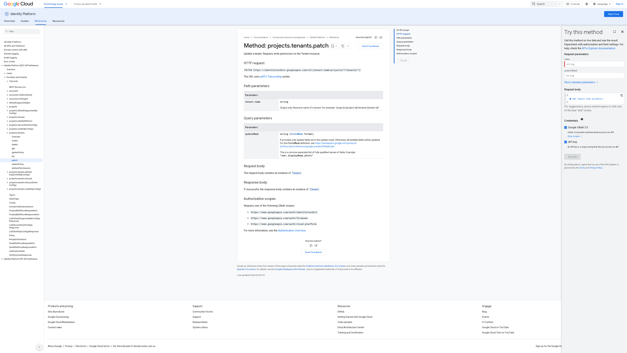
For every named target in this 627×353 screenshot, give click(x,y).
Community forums (203, 311)
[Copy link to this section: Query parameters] (275, 118)
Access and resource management (289, 37)
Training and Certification (350, 332)
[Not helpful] (380, 37)
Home (246, 37)
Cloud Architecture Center (351, 327)
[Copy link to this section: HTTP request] (268, 63)
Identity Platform (23, 14)
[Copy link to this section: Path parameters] (272, 86)
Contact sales (55, 327)
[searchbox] (22, 31)
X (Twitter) (487, 322)
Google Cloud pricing (58, 317)
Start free (613, 14)
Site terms (81, 346)
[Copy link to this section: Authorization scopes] (279, 199)
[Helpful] (375, 37)
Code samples (345, 322)
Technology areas (53, 3)
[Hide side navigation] (39, 347)
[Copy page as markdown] (343, 46)
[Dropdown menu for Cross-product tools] (101, 4)
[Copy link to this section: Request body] (268, 166)
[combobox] (546, 4)
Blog (484, 311)
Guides (25, 20)
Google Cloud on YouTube (495, 327)
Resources (58, 20)
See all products (56, 311)
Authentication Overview (291, 230)
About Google (55, 346)
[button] (21, 65)
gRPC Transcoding (270, 76)
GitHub (341, 311)
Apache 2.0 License (246, 269)
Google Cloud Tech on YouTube (498, 332)
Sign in (619, 4)
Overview (9, 20)
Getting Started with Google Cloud (355, 317)
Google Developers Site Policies (290, 269)
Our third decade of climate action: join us (134, 346)
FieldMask (297, 133)
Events (485, 317)
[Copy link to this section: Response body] (270, 183)
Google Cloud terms (99, 346)
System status (200, 327)
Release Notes (200, 322)
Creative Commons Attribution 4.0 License (325, 266)
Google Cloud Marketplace (61, 322)
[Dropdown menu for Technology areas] (67, 4)
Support (197, 317)
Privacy (68, 346)
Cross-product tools (85, 3)
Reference (41, 20)
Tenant (296, 173)
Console (575, 3)
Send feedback (370, 46)
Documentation (261, 37)
